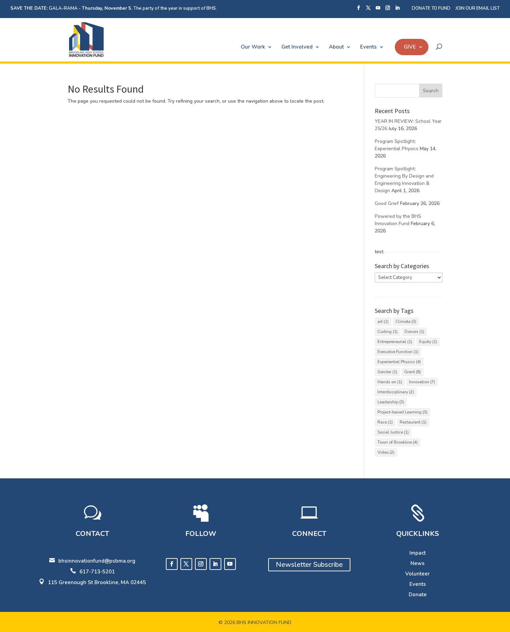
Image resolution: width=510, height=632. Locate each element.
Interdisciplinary (395, 392)
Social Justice (393, 432)
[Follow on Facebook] (172, 564)
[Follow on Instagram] (201, 564)
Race (385, 422)
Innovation (422, 382)
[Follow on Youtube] (230, 564)
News (417, 563)
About (336, 46)
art (383, 321)
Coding (387, 331)
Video (385, 452)
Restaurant (413, 422)
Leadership (390, 402)
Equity (428, 341)
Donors (414, 331)
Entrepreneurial (394, 341)
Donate (418, 594)
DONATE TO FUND (431, 8)
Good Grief (387, 203)
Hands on (389, 382)
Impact (417, 552)
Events (368, 46)
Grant (412, 372)
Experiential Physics (399, 362)
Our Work (253, 46)
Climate (406, 321)
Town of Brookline (397, 442)
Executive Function (397, 352)
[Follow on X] (186, 564)
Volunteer (417, 573)
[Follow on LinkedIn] (215, 564)
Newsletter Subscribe (309, 564)
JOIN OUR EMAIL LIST (478, 8)
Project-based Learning (402, 412)
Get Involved (297, 46)
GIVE (410, 46)
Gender (387, 372)
